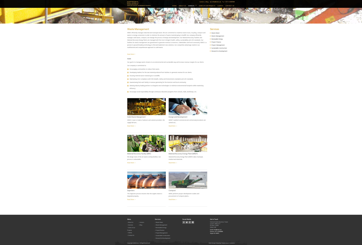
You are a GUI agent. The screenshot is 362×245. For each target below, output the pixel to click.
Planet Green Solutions (228, 243)
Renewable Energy (217, 39)
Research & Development (219, 51)
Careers (201, 2)
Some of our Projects (207, 6)
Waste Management (217, 36)
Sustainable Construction (219, 48)
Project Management (218, 45)
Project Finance (216, 42)
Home (174, 6)
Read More (130, 126)
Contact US (229, 6)
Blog (207, 2)
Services (191, 6)
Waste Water (215, 33)
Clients (220, 6)
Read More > (131, 54)
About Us (182, 6)
